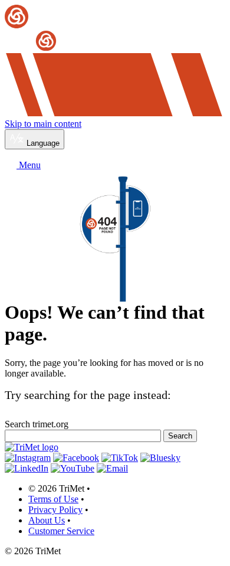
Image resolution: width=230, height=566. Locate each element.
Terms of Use (53, 499)
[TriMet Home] (115, 29)
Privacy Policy (55, 510)
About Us (46, 520)
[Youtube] (72, 468)
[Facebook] (76, 458)
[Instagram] (28, 458)
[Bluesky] (160, 458)
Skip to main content (43, 124)
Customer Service (61, 531)
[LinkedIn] (26, 468)
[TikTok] (119, 458)
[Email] (112, 468)
